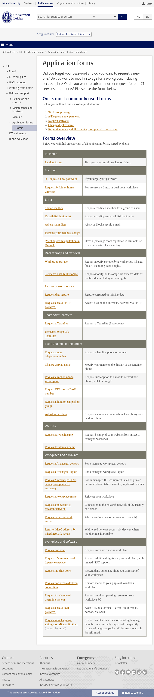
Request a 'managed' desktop (62, 463)
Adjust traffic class (56, 414)
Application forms (56, 52)
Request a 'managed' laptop (61, 472)
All (94, 16)
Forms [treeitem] (19, 128)
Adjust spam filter (55, 224)
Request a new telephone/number (55, 354)
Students (29, 3)
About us (44, 663)
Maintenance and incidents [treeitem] (22, 109)
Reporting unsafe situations (93, 668)
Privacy (6, 679)
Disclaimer (8, 685)
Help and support (35, 52)
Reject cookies (134, 693)
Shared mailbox (54, 208)
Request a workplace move (60, 496)
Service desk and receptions (18, 663)
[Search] (122, 17)
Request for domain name (60, 447)
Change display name (61, 125)
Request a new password (65, 116)
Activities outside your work (55, 685)
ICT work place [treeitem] (17, 77)
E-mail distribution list (58, 216)
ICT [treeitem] (7, 66)
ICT (20, 52)
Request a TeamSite (56, 323)
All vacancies (46, 679)
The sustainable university (54, 668)
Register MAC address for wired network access (60, 531)
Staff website (8, 52)
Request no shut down (58, 570)
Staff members (45, 3)
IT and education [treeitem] (18, 139)
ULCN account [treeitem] (17, 82)
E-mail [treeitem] (12, 71)
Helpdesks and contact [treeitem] (20, 100)
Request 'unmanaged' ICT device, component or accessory (83, 129)
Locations (7, 668)
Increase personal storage (60, 286)
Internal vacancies (49, 674)
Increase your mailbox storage (62, 233)
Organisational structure (70, 3)
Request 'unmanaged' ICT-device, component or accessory (60, 484)
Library (91, 3)
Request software (58, 121)
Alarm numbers (86, 663)
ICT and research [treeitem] (18, 133)
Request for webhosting (59, 434)
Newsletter (121, 663)
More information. (49, 692)
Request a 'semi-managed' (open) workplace (60, 560)
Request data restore (57, 294)
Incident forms (53, 162)
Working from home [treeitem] (21, 88)
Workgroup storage (59, 112)
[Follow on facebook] (122, 672)
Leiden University (11, 3)
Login (149, 3)
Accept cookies (105, 693)
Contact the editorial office (17, 674)
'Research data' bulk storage (61, 274)
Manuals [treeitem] (17, 117)
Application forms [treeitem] (22, 122)
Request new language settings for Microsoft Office (61, 622)
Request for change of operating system (58, 597)
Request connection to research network (58, 507)
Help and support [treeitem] (19, 93)
